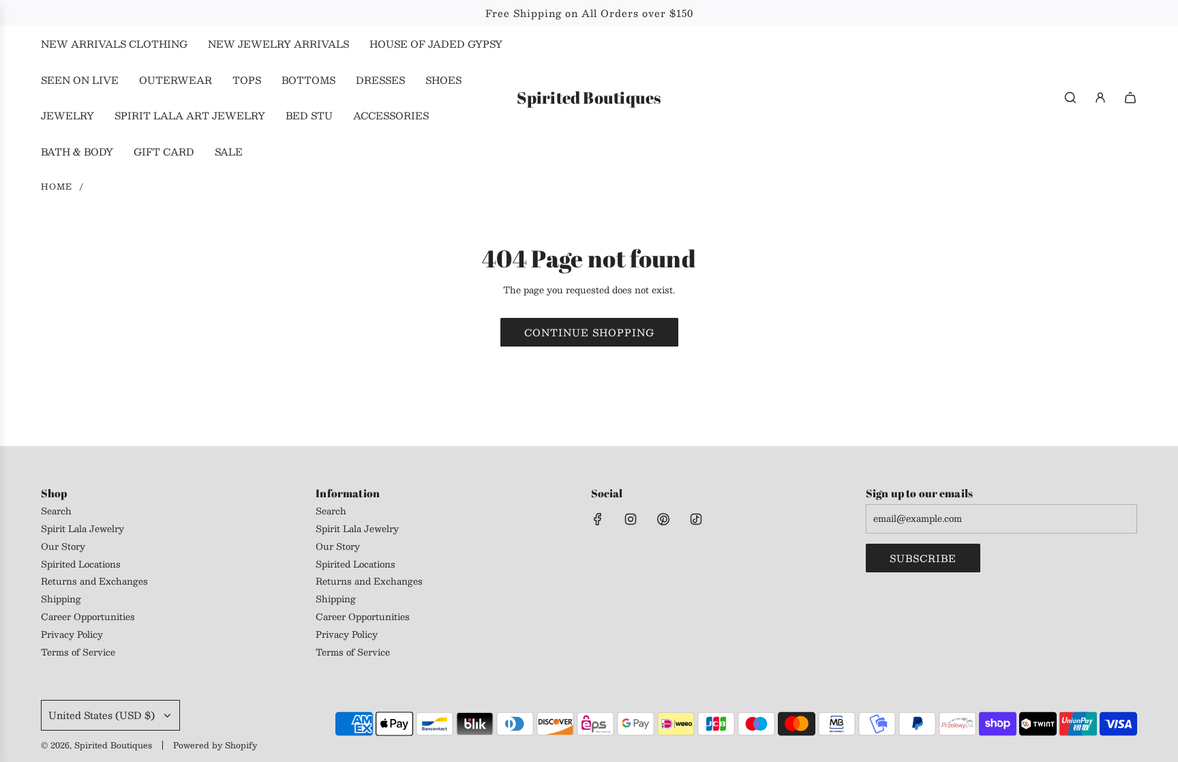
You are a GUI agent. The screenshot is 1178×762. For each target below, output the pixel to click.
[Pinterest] (663, 519)
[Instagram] (631, 519)
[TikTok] (696, 519)
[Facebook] (598, 519)
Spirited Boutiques (589, 98)
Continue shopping (589, 332)
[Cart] (1130, 98)
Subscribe (923, 558)
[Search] (1070, 98)
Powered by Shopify (215, 745)
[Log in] (1100, 98)
